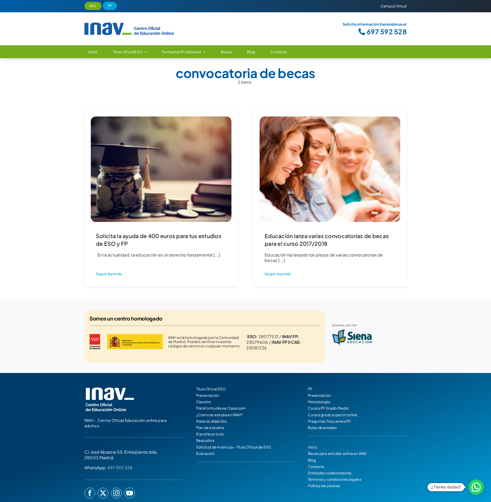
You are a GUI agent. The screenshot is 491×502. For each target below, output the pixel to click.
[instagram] (116, 493)
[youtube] (129, 493)
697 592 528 (120, 467)
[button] (476, 487)
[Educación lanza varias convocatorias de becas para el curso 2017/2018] (330, 120)
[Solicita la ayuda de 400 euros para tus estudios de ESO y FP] (161, 120)
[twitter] (103, 493)
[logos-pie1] (368, 322)
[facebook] (89, 493)
